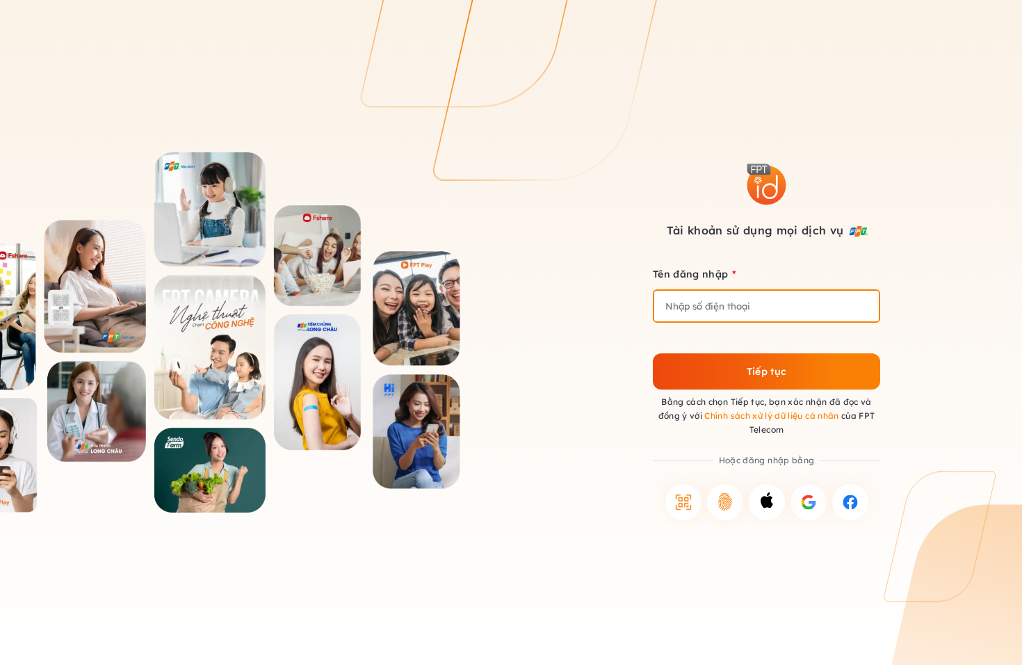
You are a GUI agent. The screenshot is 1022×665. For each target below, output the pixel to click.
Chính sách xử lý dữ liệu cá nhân (771, 415)
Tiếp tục (767, 371)
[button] (683, 502)
